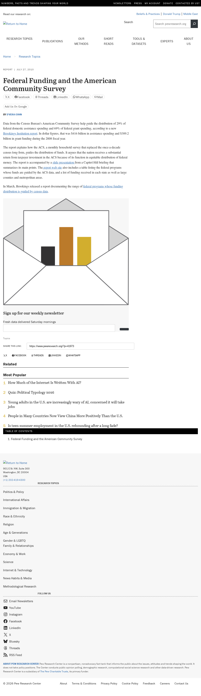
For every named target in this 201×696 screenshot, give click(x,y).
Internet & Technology (17, 570)
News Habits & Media (17, 578)
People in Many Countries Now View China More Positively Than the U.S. (65, 416)
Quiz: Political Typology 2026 (31, 392)
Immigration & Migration (19, 508)
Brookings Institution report (20, 133)
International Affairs (16, 500)
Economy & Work (14, 554)
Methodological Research (19, 586)
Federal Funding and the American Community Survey (46, 439)
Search (128, 22)
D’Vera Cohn (14, 114)
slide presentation (64, 162)
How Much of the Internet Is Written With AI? (44, 382)
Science (8, 562)
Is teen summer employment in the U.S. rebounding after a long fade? (63, 425)
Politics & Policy (13, 492)
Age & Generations (15, 532)
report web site (52, 167)
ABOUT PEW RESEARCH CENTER (21, 663)
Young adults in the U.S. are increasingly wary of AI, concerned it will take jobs (66, 404)
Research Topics (19, 39)
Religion (8, 524)
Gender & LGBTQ (14, 540)
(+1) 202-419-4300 (14, 480)
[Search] (194, 24)
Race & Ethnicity (14, 516)
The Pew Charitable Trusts (54, 671)
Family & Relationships (18, 546)
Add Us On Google (16, 106)
